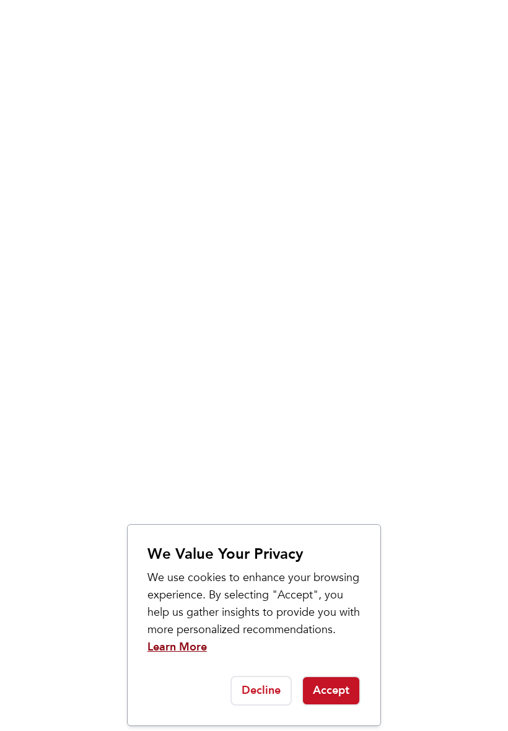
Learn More (177, 647)
